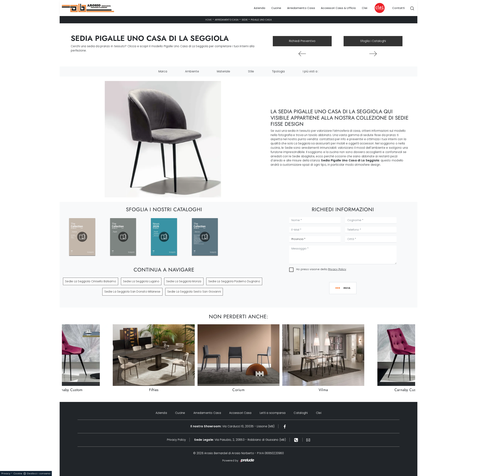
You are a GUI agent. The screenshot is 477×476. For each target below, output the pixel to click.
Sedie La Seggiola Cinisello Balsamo (90, 281)
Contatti (398, 8)
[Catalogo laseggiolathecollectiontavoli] (123, 236)
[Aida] (302, 53)
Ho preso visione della (321, 269)
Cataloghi (301, 413)
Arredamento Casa (301, 8)
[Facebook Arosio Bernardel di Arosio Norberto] (284, 426)
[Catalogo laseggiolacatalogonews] (164, 236)
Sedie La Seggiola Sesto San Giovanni (194, 292)
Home (208, 19)
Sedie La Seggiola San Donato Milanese (132, 292)
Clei (364, 8)
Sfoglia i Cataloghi (373, 41)
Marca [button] (162, 71)
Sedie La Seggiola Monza (183, 281)
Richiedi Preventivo (302, 41)
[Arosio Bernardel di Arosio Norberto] (88, 8)
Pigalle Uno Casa (261, 19)
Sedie (245, 19)
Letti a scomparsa (272, 413)
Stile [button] (251, 71)
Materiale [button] (223, 71)
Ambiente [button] (192, 71)
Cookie (17, 473)
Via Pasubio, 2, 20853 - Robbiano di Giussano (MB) (240, 440)
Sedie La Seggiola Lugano (141, 281)
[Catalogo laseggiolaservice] (204, 236)
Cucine (276, 8)
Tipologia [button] (278, 71)
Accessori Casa (240, 413)
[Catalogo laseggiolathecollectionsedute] (82, 236)
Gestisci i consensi (38, 473)
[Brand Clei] (380, 8)
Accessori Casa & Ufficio (338, 8)
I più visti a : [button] (311, 71)
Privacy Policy (337, 269)
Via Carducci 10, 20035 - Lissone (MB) (232, 426)
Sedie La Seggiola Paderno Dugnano (234, 281)
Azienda (259, 8)
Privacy (5, 473)
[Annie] (373, 53)
